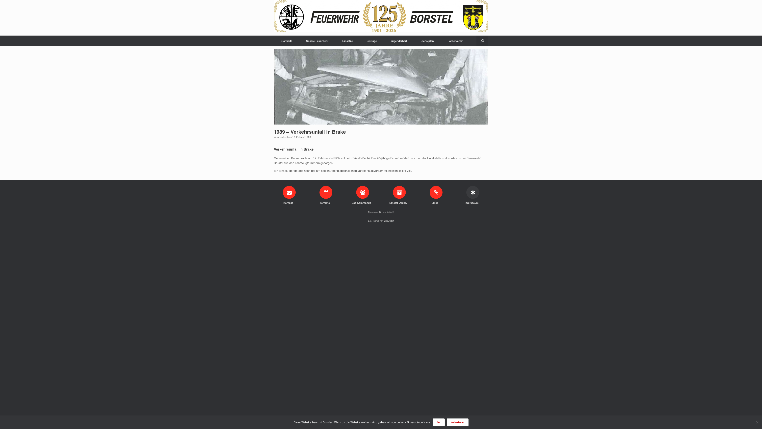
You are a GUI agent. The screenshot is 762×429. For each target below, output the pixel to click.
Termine (325, 203)
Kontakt (288, 203)
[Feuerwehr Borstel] (381, 16)
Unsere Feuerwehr (317, 41)
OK (439, 422)
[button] (482, 41)
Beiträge (372, 41)
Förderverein (455, 41)
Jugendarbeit (399, 41)
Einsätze (347, 41)
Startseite (286, 41)
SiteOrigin (389, 220)
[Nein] (757, 422)
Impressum (472, 203)
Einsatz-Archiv (398, 203)
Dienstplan (427, 41)
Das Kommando (362, 203)
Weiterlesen (457, 422)
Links (435, 203)
